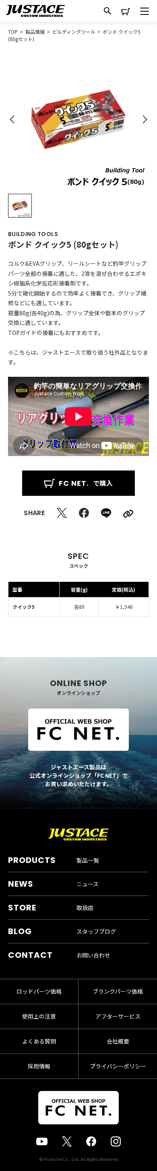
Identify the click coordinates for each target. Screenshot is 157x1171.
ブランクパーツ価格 (118, 991)
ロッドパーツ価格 (39, 991)
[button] (12, 119)
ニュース (87, 884)
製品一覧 (87, 860)
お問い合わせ (93, 955)
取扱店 (84, 908)
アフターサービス (117, 1016)
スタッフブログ (96, 931)
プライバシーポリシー (118, 1066)
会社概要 (118, 1041)
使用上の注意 (39, 1016)
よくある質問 (39, 1041)
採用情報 (39, 1066)
